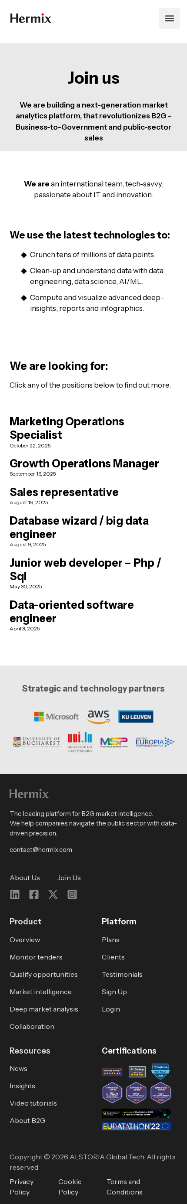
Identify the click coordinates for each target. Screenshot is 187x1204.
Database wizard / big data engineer (79, 527)
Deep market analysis (44, 1009)
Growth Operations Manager (84, 463)
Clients (113, 957)
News (18, 1068)
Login (111, 1009)
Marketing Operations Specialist (67, 428)
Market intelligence (41, 991)
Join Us (69, 877)
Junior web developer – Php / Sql (85, 569)
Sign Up (114, 991)
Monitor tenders (36, 957)
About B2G (27, 1120)
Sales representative (64, 492)
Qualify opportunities (44, 974)
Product (26, 922)
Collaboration (32, 1026)
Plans (111, 939)
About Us (25, 877)
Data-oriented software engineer (72, 611)
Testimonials (122, 974)
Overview (25, 939)
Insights (22, 1085)
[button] (169, 18)
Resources (30, 1051)
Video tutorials (33, 1103)
